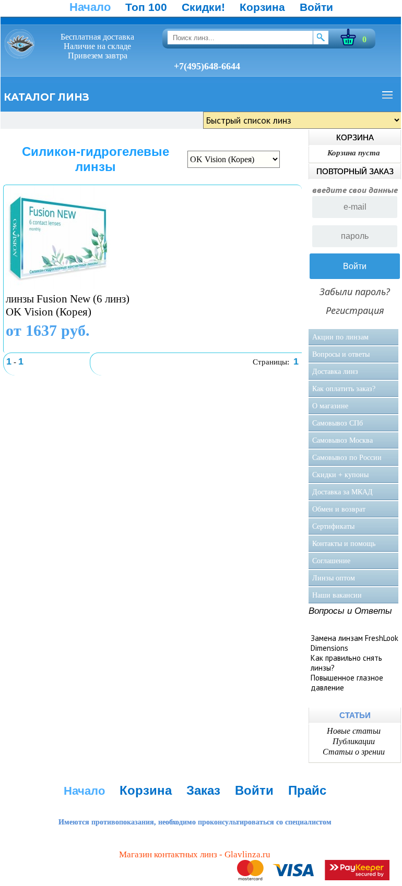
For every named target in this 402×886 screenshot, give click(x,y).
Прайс (307, 790)
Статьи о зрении (354, 752)
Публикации (354, 741)
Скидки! (203, 7)
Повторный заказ (355, 171)
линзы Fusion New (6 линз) (67, 299)
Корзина (262, 7)
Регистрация (355, 310)
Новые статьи (354, 731)
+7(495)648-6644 (207, 66)
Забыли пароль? (355, 291)
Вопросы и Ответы (350, 611)
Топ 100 (146, 7)
